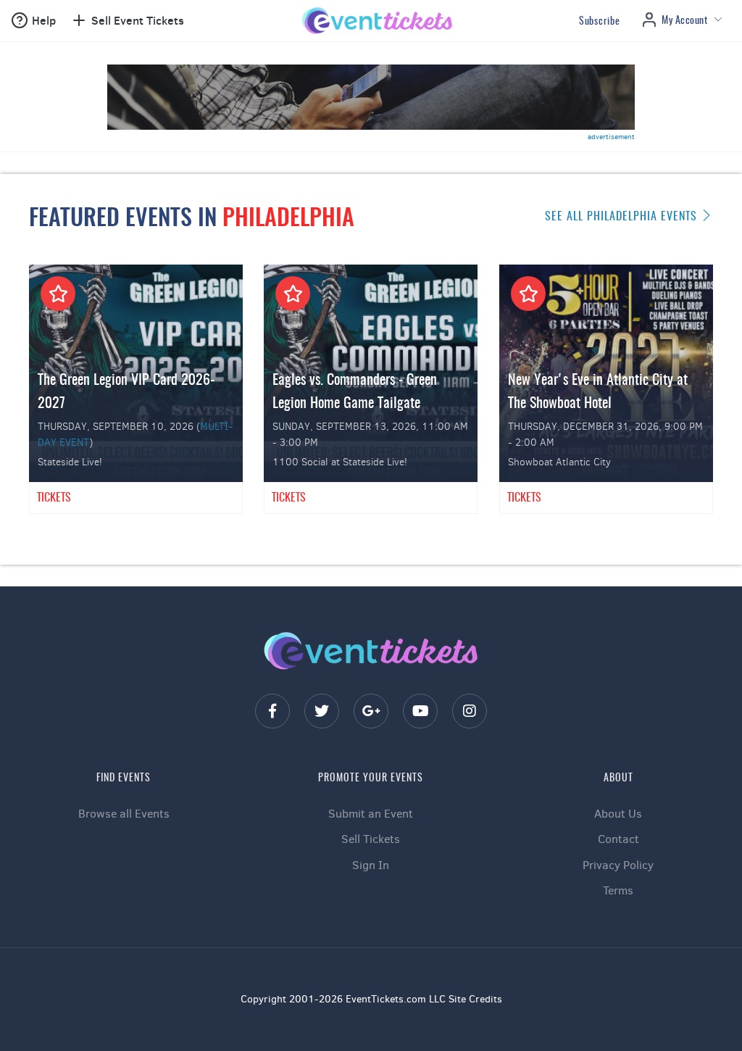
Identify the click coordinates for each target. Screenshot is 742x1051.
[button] (33, 21)
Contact (618, 839)
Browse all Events (124, 813)
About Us (618, 813)
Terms (618, 890)
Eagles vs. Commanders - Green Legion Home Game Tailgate (354, 392)
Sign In (370, 865)
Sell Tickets (370, 839)
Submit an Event (370, 813)
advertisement (611, 136)
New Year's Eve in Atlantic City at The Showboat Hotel (598, 392)
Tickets (54, 498)
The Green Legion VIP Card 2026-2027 (126, 392)
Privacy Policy (618, 865)
